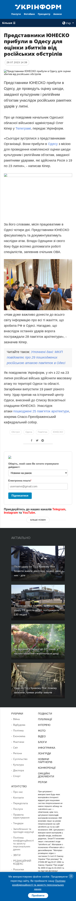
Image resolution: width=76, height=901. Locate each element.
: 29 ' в (36, 357)
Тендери (18, 823)
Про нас (18, 791)
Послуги (16, 14)
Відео (42, 736)
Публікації (45, 719)
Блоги (42, 742)
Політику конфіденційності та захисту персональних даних (38, 885)
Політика (18, 730)
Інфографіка (46, 747)
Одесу (53, 144)
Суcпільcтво (20, 758)
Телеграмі (23, 128)
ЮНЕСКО (58, 432)
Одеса (28, 432)
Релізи (42, 782)
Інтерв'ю (44, 724)
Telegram (58, 509)
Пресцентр (44, 14)
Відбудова (19, 724)
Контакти (18, 797)
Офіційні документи (46, 775)
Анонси (57, 14)
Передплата (20, 803)
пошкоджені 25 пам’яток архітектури (41, 411)
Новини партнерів (45, 761)
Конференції (47, 767)
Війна (16, 719)
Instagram (11, 512)
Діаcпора (18, 770)
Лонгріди (44, 753)
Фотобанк (29, 14)
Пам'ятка (42, 432)
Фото (42, 730)
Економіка (19, 736)
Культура (18, 764)
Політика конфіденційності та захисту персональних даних (23, 843)
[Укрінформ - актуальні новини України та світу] (38, 7)
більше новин (38, 520)
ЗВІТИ (16, 855)
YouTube (29, 512)
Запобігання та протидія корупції (23, 830)
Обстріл (15, 432)
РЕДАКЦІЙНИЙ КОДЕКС (22, 862)
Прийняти (38, 895)
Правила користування (21, 816)
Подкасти (45, 713)
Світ (15, 747)
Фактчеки (18, 741)
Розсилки (18, 869)
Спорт (16, 776)
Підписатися (19, 495)
